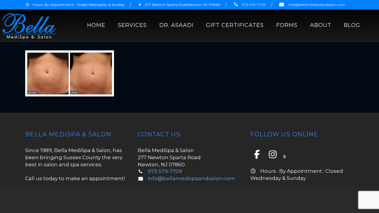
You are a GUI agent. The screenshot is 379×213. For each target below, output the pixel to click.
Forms (287, 25)
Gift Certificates (235, 25)
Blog (352, 25)
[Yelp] (284, 156)
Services (132, 25)
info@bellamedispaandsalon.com (316, 4)
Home (96, 25)
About (320, 25)
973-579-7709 (254, 4)
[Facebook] (257, 154)
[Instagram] (273, 154)
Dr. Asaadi (176, 25)
